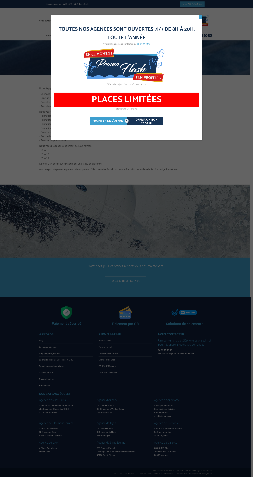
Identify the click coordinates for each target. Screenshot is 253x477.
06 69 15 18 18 (143, 44)
